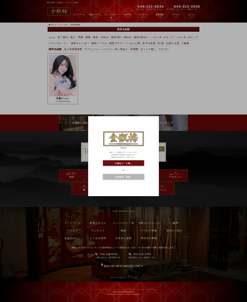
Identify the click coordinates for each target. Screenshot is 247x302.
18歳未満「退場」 (123, 177)
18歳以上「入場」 (123, 163)
